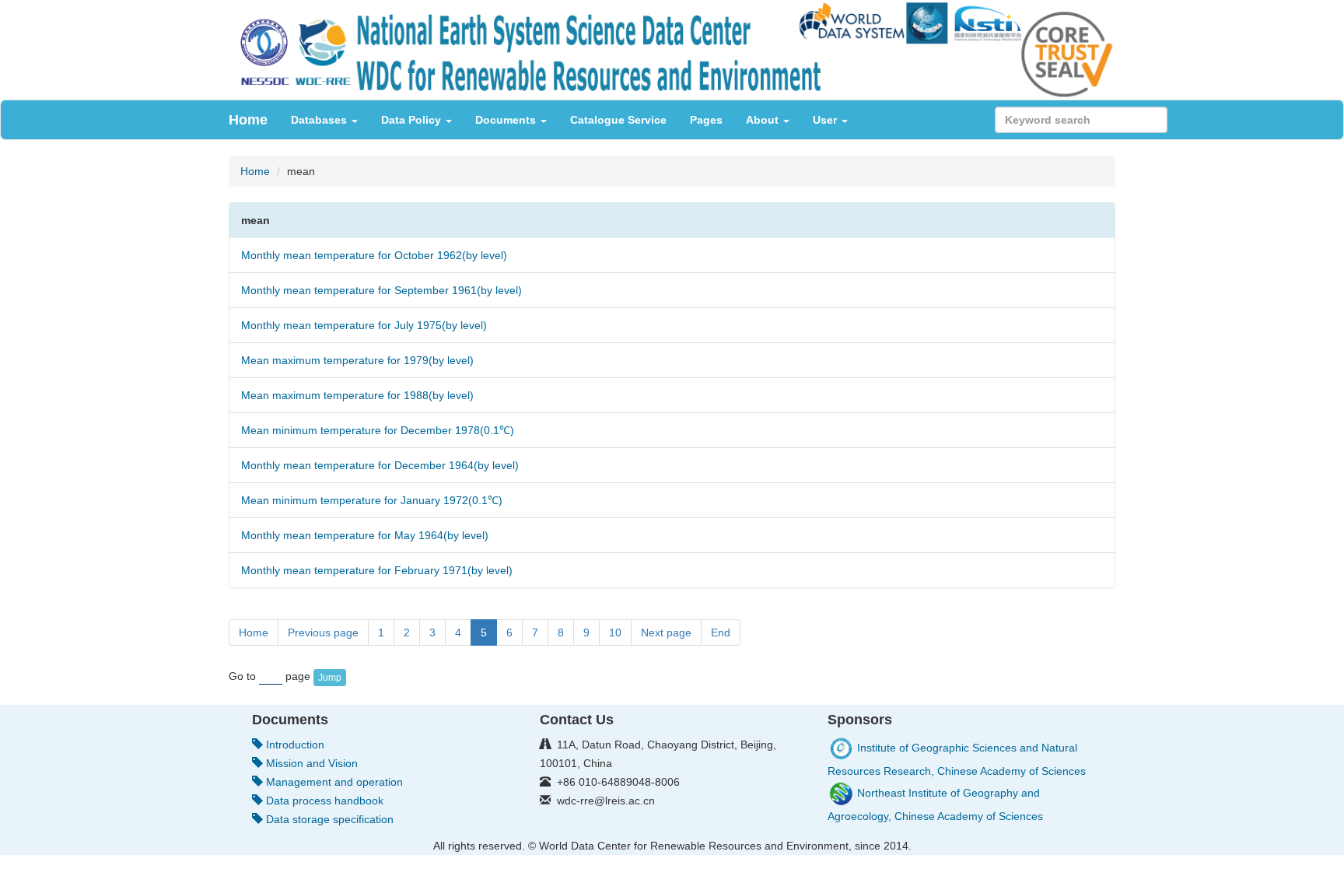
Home (248, 120)
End (720, 632)
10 (615, 632)
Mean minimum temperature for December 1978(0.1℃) (377, 430)
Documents (507, 120)
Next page (666, 632)
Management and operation (333, 782)
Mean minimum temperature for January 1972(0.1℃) (371, 500)
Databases (320, 120)
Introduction (293, 744)
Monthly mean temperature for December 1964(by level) (380, 465)
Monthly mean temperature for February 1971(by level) (377, 570)
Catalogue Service (618, 120)
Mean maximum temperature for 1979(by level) (357, 360)
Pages (706, 120)
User (826, 120)
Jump (329, 677)
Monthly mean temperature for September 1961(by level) (381, 290)
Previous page (323, 632)
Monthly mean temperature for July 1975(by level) (364, 325)
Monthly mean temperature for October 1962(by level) (374, 255)
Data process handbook (323, 800)
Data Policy (412, 120)
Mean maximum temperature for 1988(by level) (357, 395)
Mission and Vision (310, 763)
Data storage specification (328, 819)
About (764, 120)
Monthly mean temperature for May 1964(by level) (364, 535)
